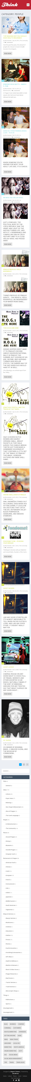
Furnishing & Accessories (13, 952)
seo (5, 1054)
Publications (9, 999)
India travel (14, 1039)
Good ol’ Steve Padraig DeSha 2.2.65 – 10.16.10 (14, 132)
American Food (10, 862)
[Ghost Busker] (15, 574)
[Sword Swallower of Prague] (15, 480)
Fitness (8, 939)
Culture (8, 794)
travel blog (20, 1062)
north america (19, 1047)
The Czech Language (12, 815)
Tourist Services (10, 982)
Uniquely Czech (10, 854)
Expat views (9, 798)
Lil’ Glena (7, 740)
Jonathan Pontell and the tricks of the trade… (14, 408)
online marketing (10, 1051)
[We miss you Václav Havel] (15, 186)
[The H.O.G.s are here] (15, 318)
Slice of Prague (10, 811)
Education (9, 931)
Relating (8, 802)
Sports (8, 1004)
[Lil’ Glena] (15, 718)
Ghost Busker (8, 588)
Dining (8, 841)
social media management (13, 1058)
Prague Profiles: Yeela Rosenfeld (12, 270)
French (8, 879)
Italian (8, 892)
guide (19, 1035)
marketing (7, 1047)
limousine (7, 1043)
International (10, 884)
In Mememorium (11, 824)
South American (11, 905)
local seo (16, 1043)
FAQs (4, 781)
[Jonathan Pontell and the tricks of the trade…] (15, 393)
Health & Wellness (11, 961)
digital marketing (10, 1032)
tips (5, 1062)
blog (5, 1024)
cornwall (7, 1028)
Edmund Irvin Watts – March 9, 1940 (14, 85)
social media (13, 1054)
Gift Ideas (9, 957)
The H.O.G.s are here (10, 328)
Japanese (8, 897)
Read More (7, 53)
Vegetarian (9, 909)
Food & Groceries (11, 948)
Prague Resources (11, 974)
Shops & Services (8, 914)
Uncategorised (7, 1008)
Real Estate (9, 978)
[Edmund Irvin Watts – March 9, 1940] (15, 70)
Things (5, 995)
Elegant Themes (15, 1071)
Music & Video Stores (12, 969)
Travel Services (10, 986)
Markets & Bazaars (11, 965)
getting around (9, 1035)
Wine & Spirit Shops (12, 991)
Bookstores (9, 922)
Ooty (20, 1051)
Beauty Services (10, 918)
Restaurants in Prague (10, 858)
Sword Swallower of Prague (14, 495)
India (6, 1039)
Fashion (8, 935)
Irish (7, 888)
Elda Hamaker (8, 40)
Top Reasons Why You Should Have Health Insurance (14, 37)
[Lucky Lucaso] (15, 650)
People (5, 820)
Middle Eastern (10, 901)
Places (5, 832)
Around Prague (10, 837)
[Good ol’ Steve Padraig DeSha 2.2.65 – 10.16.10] (15, 117)
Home (5, 1076)
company (21, 1024)
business (13, 1024)
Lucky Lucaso (8, 667)
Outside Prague (10, 850)
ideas (4, 790)
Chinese (8, 867)
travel (11, 1062)
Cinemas (8, 927)
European (9, 875)
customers (17, 1028)
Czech (7, 871)
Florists (8, 944)
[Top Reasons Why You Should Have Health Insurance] (15, 25)
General (8, 785)
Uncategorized (7, 1012)
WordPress (15, 1073)
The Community (24, 40)
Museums (9, 845)
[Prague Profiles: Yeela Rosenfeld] (15, 258)
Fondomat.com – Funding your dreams (13, 542)
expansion (22, 1032)
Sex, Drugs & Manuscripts (13, 807)
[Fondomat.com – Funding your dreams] (15, 532)
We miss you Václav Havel (13, 198)
